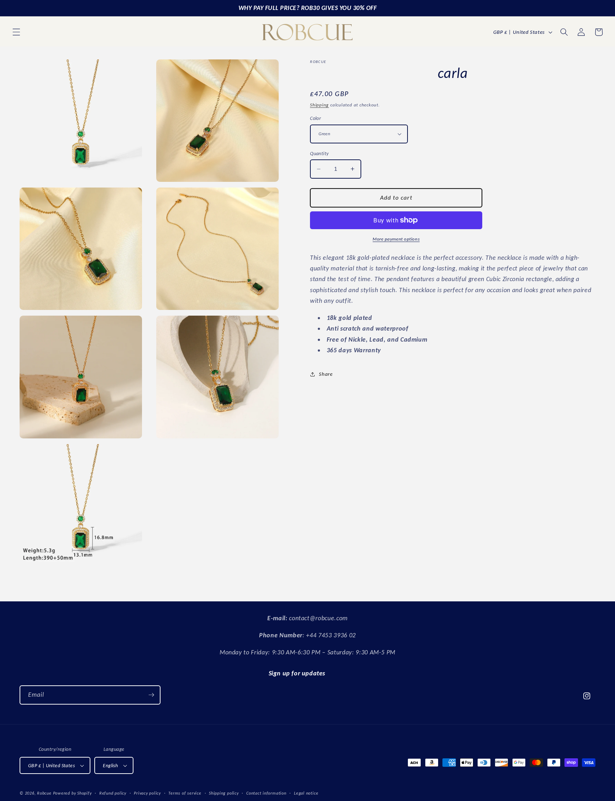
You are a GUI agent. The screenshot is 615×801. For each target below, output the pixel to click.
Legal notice (306, 793)
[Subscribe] (151, 695)
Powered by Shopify (72, 793)
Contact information (266, 793)
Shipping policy (224, 793)
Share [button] (325, 373)
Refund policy (112, 793)
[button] (16, 32)
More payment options (396, 239)
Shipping (319, 105)
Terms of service (184, 793)
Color (315, 118)
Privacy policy (147, 793)
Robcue (44, 793)
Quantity (319, 153)
